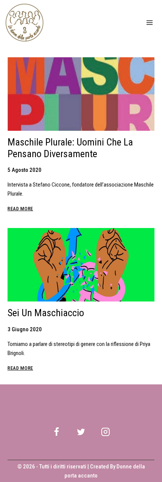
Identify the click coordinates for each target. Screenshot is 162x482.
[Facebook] (56, 432)
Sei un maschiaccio (46, 312)
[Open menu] (149, 22)
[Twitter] (81, 432)
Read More (20, 208)
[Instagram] (105, 432)
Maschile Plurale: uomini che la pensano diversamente (70, 147)
